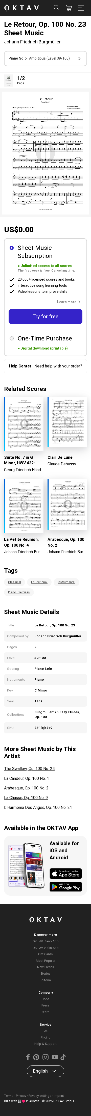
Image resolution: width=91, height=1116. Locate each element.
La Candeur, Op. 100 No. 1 (26, 778)
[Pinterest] (36, 1059)
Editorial (46, 980)
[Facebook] (28, 1059)
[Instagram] (45, 1059)
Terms (8, 1096)
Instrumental (66, 582)
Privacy (21, 1096)
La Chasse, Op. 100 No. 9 (26, 797)
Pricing (46, 1037)
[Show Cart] (69, 8)
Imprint (59, 1096)
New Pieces (45, 967)
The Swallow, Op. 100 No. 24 (29, 768)
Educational (39, 582)
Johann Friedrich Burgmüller (32, 41)
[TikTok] (63, 1059)
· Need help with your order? (45, 366)
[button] (45, 58)
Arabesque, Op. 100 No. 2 (26, 788)
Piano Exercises (19, 592)
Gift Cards (45, 954)
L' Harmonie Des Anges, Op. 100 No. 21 (38, 807)
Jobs (46, 999)
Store (45, 1012)
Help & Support (45, 1044)
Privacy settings (40, 1096)
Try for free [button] (45, 316)
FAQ (46, 1031)
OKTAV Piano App (46, 941)
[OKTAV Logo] (21, 8)
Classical (14, 582)
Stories (45, 973)
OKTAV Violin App (46, 948)
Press (45, 1005)
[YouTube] (55, 1059)
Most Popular (45, 961)
